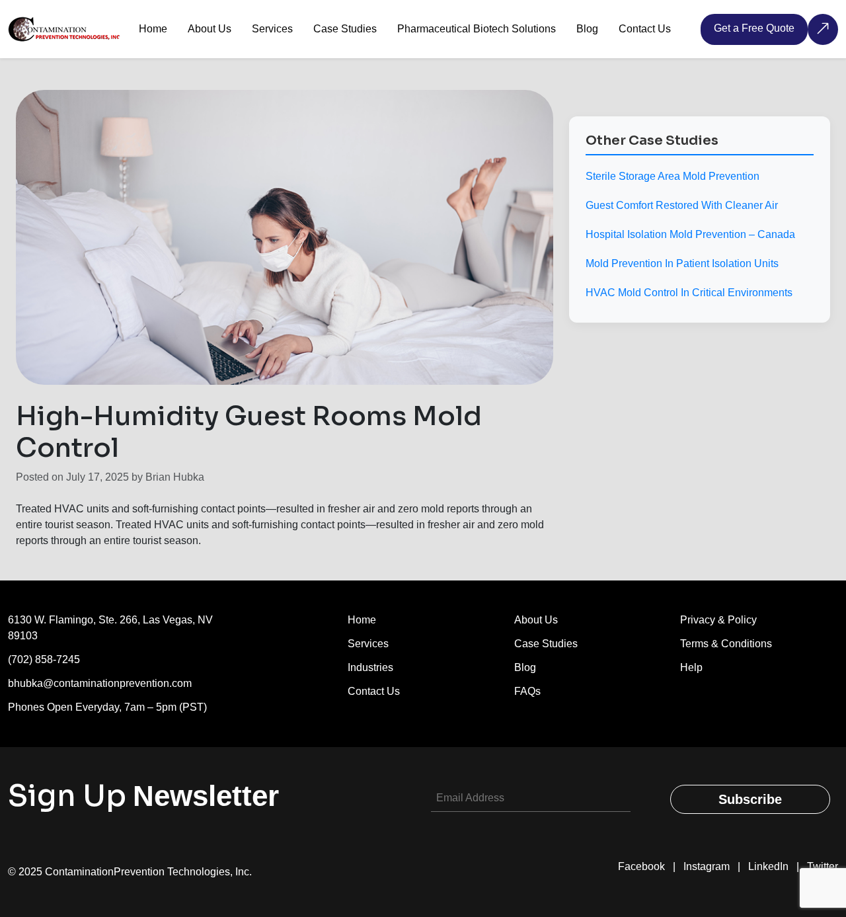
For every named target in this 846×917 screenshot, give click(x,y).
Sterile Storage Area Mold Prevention (672, 176)
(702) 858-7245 (44, 659)
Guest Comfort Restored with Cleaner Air (682, 205)
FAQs (527, 691)
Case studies (546, 643)
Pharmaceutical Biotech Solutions (476, 28)
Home (153, 28)
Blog (587, 28)
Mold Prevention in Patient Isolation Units (682, 263)
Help (691, 667)
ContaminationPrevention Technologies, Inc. (148, 871)
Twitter (822, 866)
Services (368, 643)
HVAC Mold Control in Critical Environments (689, 292)
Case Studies (345, 28)
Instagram (706, 866)
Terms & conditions (726, 643)
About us (536, 619)
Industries (370, 667)
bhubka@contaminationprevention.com (100, 683)
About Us (209, 28)
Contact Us (645, 28)
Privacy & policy (718, 619)
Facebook (641, 866)
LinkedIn (768, 866)
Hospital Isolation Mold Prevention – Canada (690, 234)
